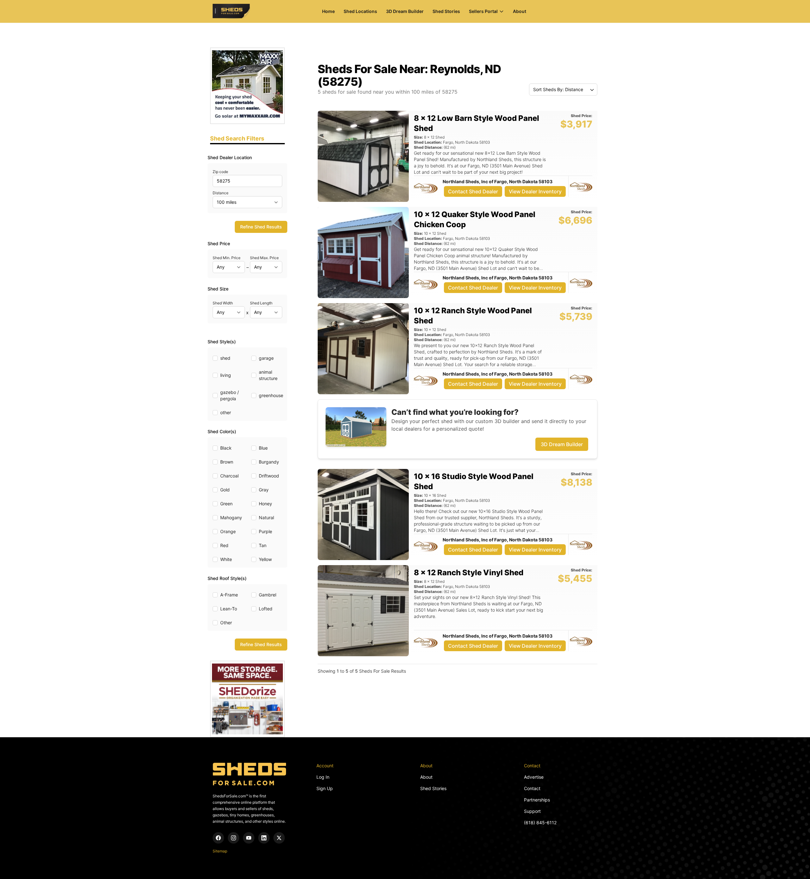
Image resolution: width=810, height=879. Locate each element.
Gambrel (267, 594)
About (519, 11)
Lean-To (228, 608)
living (225, 375)
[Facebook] (218, 838)
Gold (225, 489)
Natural (266, 517)
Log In (322, 777)
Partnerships (537, 799)
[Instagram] (233, 838)
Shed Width (223, 303)
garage (266, 358)
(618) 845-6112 (540, 822)
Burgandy (269, 461)
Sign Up (324, 788)
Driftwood (269, 475)
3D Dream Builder (405, 11)
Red (224, 545)
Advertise (534, 777)
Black (226, 448)
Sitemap (220, 851)
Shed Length (261, 303)
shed (225, 358)
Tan (262, 545)
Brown (226, 461)
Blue (263, 448)
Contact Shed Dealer (473, 191)
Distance (220, 192)
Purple (265, 531)
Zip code (220, 171)
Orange (228, 531)
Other (226, 622)
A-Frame (229, 594)
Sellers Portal (483, 11)
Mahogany (231, 517)
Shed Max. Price (264, 257)
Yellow (265, 559)
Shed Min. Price (226, 257)
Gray (264, 489)
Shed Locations (360, 11)
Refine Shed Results (261, 226)
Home (328, 11)
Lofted (265, 608)
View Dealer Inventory (535, 191)
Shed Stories (446, 11)
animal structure (268, 375)
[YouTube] (248, 838)
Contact (532, 788)
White (226, 559)
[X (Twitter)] (279, 838)
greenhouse (271, 395)
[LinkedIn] (264, 838)
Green (226, 503)
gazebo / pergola (229, 395)
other (225, 412)
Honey (265, 503)
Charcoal (229, 475)
